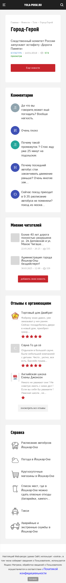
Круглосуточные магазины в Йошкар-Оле (37, 473)
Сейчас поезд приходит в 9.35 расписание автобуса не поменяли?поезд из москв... (37, 198)
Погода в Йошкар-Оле (36, 459)
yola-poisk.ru (33, 5)
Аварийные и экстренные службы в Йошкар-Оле (35, 527)
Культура (16, 53)
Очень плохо (29, 130)
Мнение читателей (26, 225)
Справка (17, 432)
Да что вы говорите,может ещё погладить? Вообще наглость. (35, 112)
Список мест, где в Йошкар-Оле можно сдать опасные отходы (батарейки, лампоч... (36, 492)
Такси (25, 510)
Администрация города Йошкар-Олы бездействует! (36, 260)
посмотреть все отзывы (33, 408)
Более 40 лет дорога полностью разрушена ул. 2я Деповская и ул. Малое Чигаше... (36, 239)
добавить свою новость (33, 279)
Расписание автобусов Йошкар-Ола (36, 445)
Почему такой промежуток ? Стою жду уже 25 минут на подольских (37, 149)
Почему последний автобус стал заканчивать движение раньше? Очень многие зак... (36, 173)
